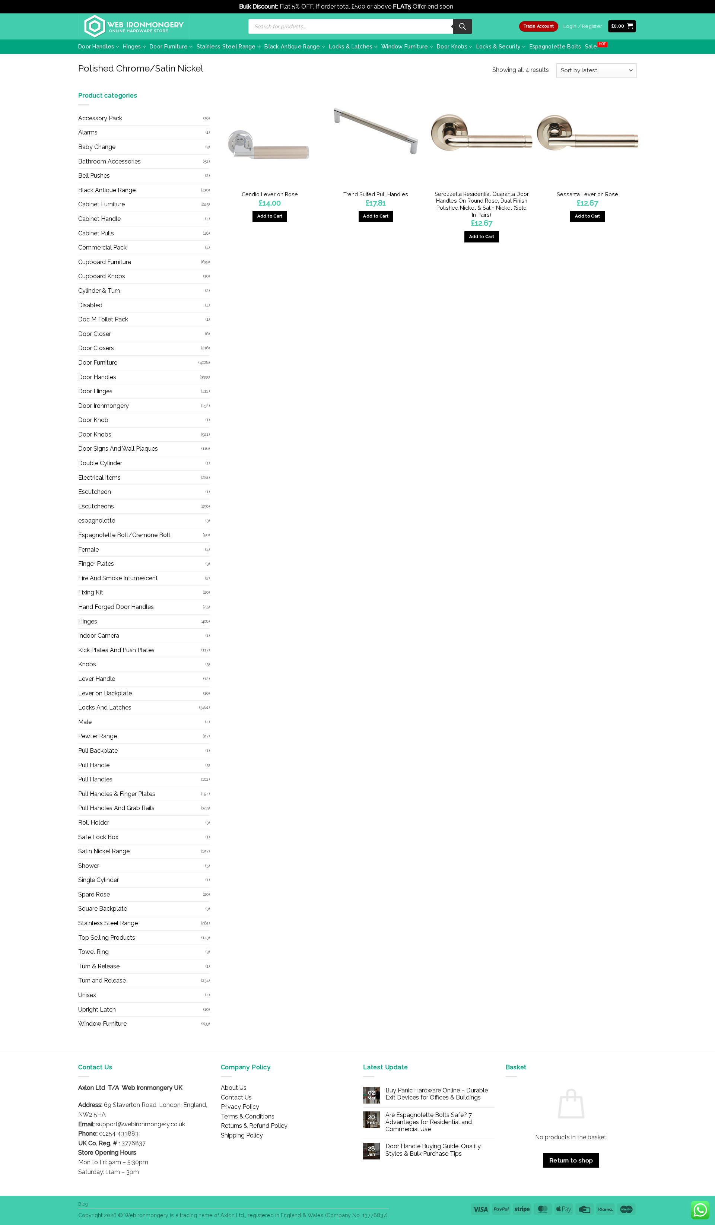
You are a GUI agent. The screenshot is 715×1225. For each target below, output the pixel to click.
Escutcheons (96, 506)
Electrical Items (99, 477)
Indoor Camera (98, 635)
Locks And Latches (104, 707)
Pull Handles (95, 779)
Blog (83, 1204)
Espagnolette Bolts (555, 46)
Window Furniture (404, 46)
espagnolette (96, 520)
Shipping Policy (242, 1135)
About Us (234, 1087)
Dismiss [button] (465, 6)
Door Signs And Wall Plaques (118, 448)
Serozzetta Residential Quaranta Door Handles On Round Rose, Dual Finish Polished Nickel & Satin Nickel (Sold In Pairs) (482, 204)
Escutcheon (94, 491)
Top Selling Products (106, 937)
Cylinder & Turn (99, 290)
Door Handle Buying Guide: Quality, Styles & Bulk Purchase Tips (433, 1150)
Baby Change (96, 146)
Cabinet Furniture (101, 204)
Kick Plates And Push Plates (116, 650)
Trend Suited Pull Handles (375, 194)
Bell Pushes (94, 175)
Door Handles (96, 46)
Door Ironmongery (103, 405)
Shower (88, 865)
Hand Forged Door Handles (116, 606)
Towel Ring (93, 951)
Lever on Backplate (105, 693)
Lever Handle (96, 678)
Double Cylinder (100, 463)
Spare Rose (94, 894)
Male (85, 722)
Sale (591, 46)
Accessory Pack (100, 118)
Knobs (87, 664)
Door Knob (93, 419)
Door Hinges (95, 391)
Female (88, 549)
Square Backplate (102, 908)
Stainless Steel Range (226, 46)
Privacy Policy (240, 1106)
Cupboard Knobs (101, 276)
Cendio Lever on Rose (270, 194)
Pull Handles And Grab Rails (116, 808)
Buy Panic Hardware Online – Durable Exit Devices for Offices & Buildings (436, 1094)
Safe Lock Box (98, 837)
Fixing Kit (90, 592)
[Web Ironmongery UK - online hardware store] (134, 26)
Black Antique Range (292, 46)
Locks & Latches (350, 46)
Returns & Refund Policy (254, 1125)
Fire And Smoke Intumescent (118, 578)
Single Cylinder (98, 879)
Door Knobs (452, 46)
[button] (622, 26)
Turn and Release (102, 980)
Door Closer (94, 333)
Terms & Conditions (247, 1116)
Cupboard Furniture (104, 262)
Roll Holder (93, 822)
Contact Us (236, 1097)
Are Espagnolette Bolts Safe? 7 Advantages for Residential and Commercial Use (428, 1122)
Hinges (132, 46)
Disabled (90, 305)
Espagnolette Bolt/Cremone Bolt (124, 535)
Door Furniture (169, 46)
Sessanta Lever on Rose (587, 194)
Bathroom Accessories (109, 161)
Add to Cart (270, 216)
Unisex (87, 995)
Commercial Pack (102, 247)
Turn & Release (99, 966)
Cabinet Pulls (96, 233)
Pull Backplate (98, 750)
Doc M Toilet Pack (103, 319)
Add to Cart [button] (375, 216)
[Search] (462, 26)
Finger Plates (96, 563)
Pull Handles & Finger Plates (116, 793)
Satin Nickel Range (104, 851)
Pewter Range (97, 736)
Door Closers (96, 348)
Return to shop (571, 1160)
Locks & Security (498, 46)
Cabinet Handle (99, 218)
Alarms (88, 132)
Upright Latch (97, 1009)
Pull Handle (93, 765)
